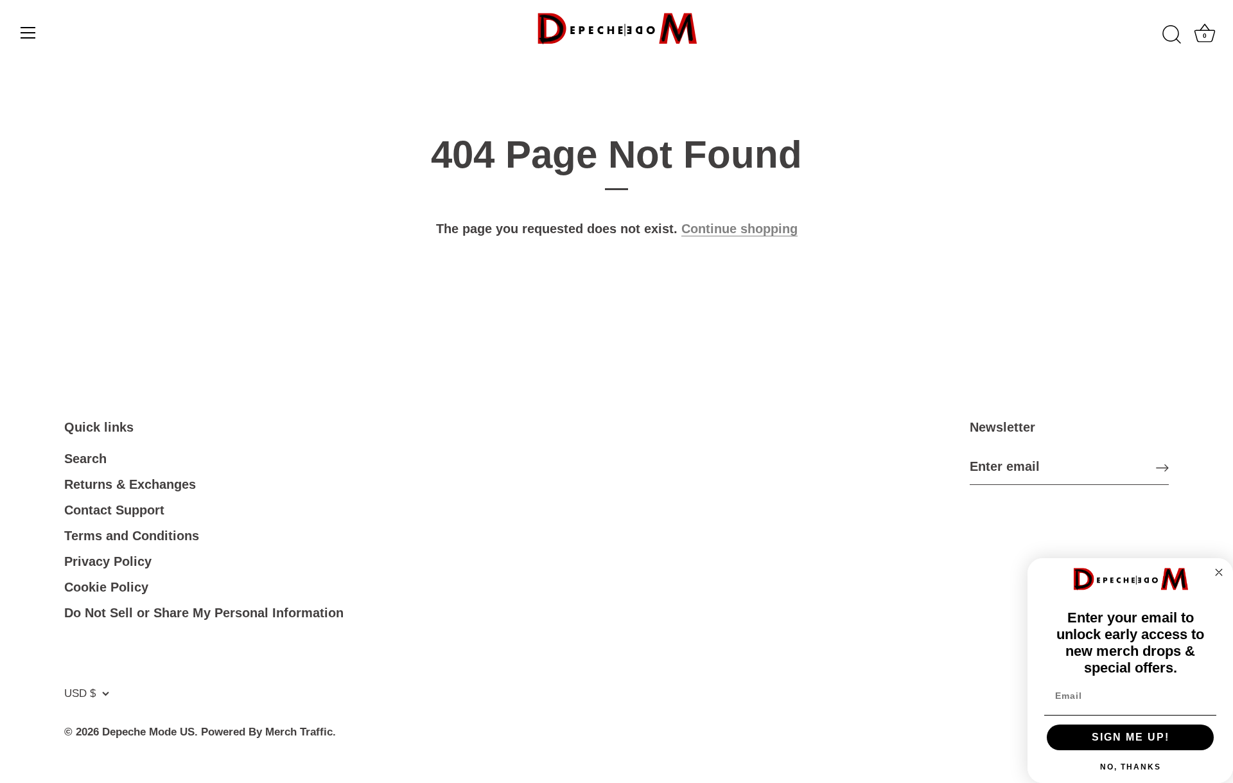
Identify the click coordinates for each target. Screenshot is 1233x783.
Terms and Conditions (131, 536)
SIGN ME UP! (1130, 737)
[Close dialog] (1219, 572)
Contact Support (114, 510)
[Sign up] (1162, 467)
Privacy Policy (108, 561)
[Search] (1171, 35)
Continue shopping (739, 229)
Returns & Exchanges (130, 484)
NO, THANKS (1130, 766)
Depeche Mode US (148, 732)
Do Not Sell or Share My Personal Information (204, 613)
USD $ (80, 693)
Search (85, 459)
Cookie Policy (106, 587)
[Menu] (28, 33)
